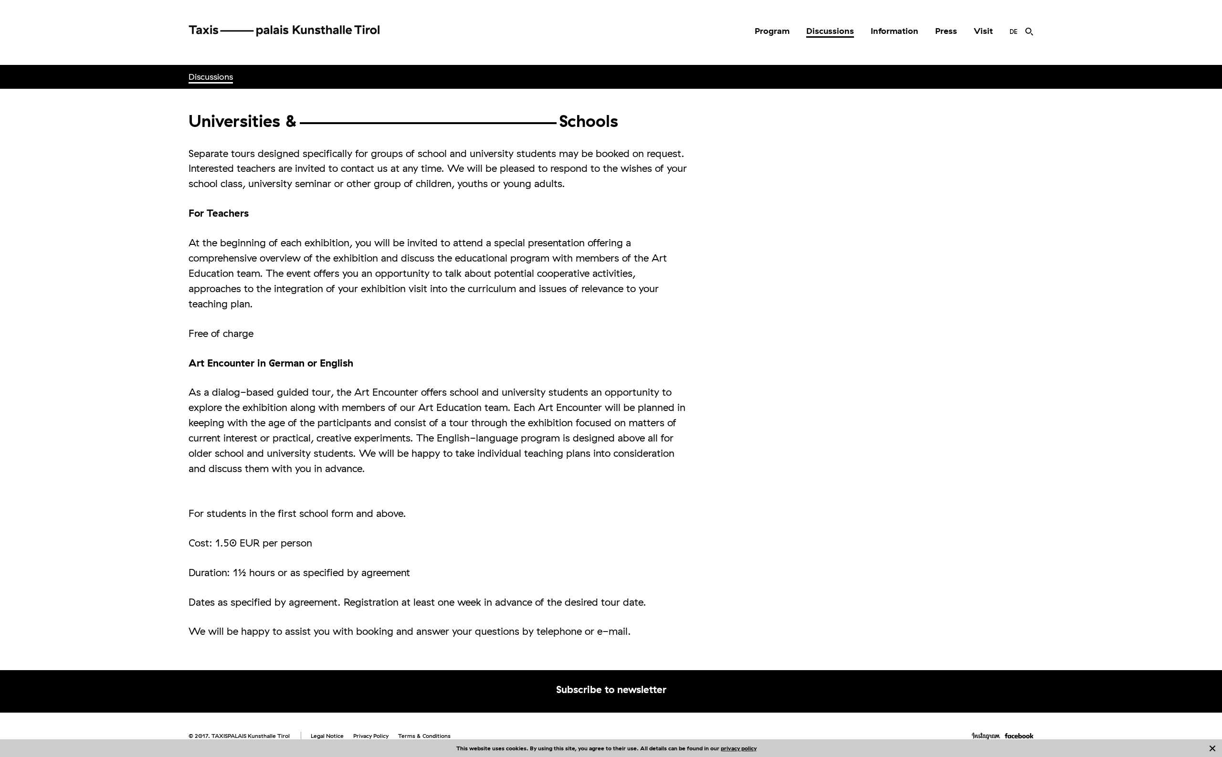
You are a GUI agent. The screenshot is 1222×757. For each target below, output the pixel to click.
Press (946, 30)
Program (772, 30)
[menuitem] (772, 31)
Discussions (830, 30)
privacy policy (739, 748)
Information (894, 30)
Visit (983, 30)
